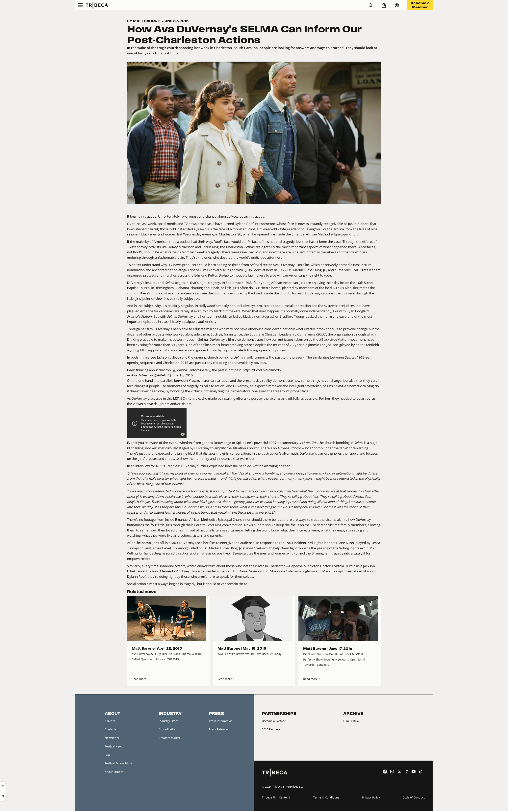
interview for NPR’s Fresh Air (157, 466)
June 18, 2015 (182, 375)
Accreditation (167, 729)
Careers (110, 721)
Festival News (114, 746)
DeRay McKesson (181, 247)
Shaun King (210, 247)
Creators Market (169, 738)
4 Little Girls (308, 443)
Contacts (110, 729)
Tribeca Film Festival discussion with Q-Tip (220, 270)
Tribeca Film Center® (276, 797)
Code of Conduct (414, 797)
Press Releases (219, 729)
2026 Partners (271, 729)
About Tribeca (114, 772)
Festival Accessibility (118, 763)
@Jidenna (179, 370)
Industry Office (168, 721)
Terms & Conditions (326, 797)
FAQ (107, 755)
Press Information (221, 721)
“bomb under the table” (330, 448)
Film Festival (351, 721)
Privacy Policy (371, 797)
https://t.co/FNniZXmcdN (262, 370)
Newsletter (112, 738)
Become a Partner (274, 721)
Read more (139, 679)
